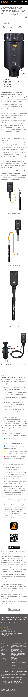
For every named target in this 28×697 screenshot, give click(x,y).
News (2, 653)
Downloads (4, 650)
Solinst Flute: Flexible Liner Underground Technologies (18, 652)
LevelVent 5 (4, 125)
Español (3, 656)
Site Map (3, 658)
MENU (23, 1)
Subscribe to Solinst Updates (18, 662)
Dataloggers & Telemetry (17, 645)
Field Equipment (15, 660)
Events (2, 652)
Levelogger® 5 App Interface (11, 92)
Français (3, 657)
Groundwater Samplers (17, 649)
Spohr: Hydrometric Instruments (16, 658)
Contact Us (4, 647)
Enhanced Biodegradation (18, 654)
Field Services (4, 645)
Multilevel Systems (16, 650)
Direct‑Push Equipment (17, 656)
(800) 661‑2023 (14, 1)
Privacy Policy (4, 660)
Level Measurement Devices (18, 643)
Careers (3, 654)
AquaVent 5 (13, 125)
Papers (3, 649)
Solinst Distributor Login (17, 668)
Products (3, 643)
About (2, 646)
